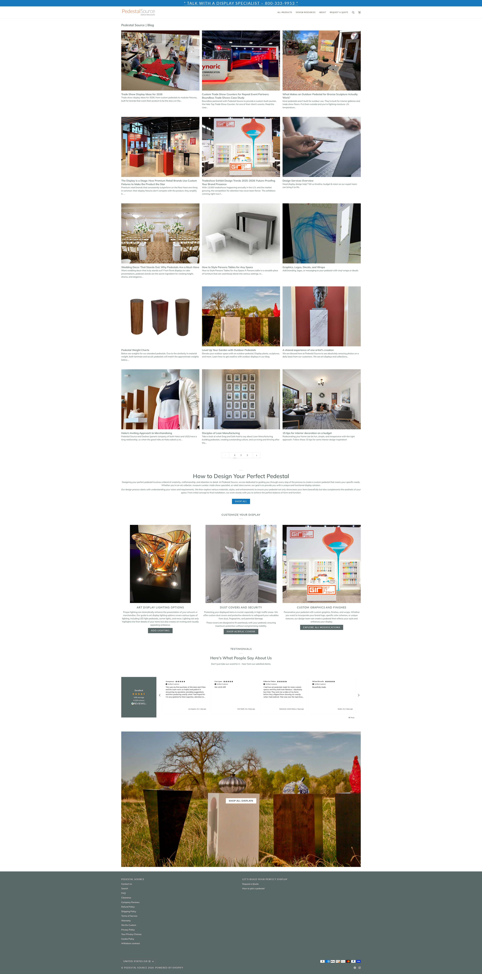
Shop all (241, 501)
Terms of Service (129, 916)
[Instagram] (359, 968)
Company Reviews (130, 902)
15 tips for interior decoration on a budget (307, 433)
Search (124, 888)
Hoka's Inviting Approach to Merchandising (146, 433)
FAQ (123, 893)
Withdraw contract (130, 943)
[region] (259, 695)
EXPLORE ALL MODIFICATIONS (321, 627)
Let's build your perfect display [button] (264, 879)
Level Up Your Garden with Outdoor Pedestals (229, 350)
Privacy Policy (128, 929)
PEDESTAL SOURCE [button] (132, 879)
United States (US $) (137, 961)
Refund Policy (128, 906)
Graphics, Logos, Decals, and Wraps (304, 267)
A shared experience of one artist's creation (308, 350)
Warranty (126, 920)
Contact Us (126, 884)
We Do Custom (128, 925)
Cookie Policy (127, 939)
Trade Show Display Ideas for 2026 (141, 94)
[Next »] (256, 455)
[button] (285, 12)
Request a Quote (250, 884)
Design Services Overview (298, 180)
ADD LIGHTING (160, 630)
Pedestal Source (135, 967)
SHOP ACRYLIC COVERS (241, 631)
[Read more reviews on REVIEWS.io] (138, 703)
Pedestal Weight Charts (135, 350)
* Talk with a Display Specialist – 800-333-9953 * (241, 3)
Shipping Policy (128, 911)
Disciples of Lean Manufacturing (221, 433)
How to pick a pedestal (253, 888)
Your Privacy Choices (131, 934)
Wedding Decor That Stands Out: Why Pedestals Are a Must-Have (160, 267)
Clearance (126, 897)
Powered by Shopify (169, 967)
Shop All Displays (241, 800)
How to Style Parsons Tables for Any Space (227, 267)
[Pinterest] (355, 968)
